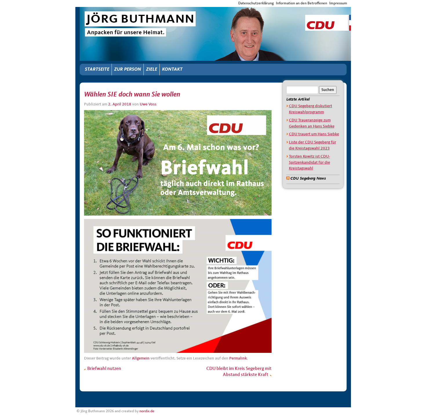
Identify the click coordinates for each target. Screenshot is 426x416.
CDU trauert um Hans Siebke (314, 134)
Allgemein (141, 358)
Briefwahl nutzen (103, 368)
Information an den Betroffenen (301, 3)
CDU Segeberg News (308, 178)
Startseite (97, 69)
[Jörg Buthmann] (215, 12)
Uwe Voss (148, 104)
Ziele (151, 69)
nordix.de (146, 411)
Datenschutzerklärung (256, 3)
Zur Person (127, 69)
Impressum (338, 3)
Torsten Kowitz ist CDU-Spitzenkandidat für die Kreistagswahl (309, 162)
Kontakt (172, 69)
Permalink (238, 358)
